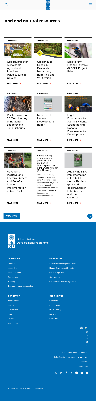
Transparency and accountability (21, 286)
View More (11, 216)
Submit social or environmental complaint (71, 357)
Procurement (54, 305)
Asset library (13, 323)
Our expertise (54, 277)
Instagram (76, 373)
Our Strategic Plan (57, 272)
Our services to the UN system (62, 281)
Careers (52, 300)
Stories (11, 319)
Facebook (66, 373)
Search (6, 4)
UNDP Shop (54, 309)
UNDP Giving (55, 314)
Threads (71, 373)
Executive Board (14, 272)
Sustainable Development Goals (62, 263)
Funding (11, 281)
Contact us (53, 319)
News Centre (13, 300)
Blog (10, 314)
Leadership (12, 268)
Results (11, 305)
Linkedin (61, 373)
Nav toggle (90, 4)
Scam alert (83, 361)
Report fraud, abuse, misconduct (75, 352)
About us (11, 263)
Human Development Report (61, 268)
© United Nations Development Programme (25, 388)
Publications (13, 309)
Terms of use (83, 366)
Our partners (13, 277)
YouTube (82, 373)
